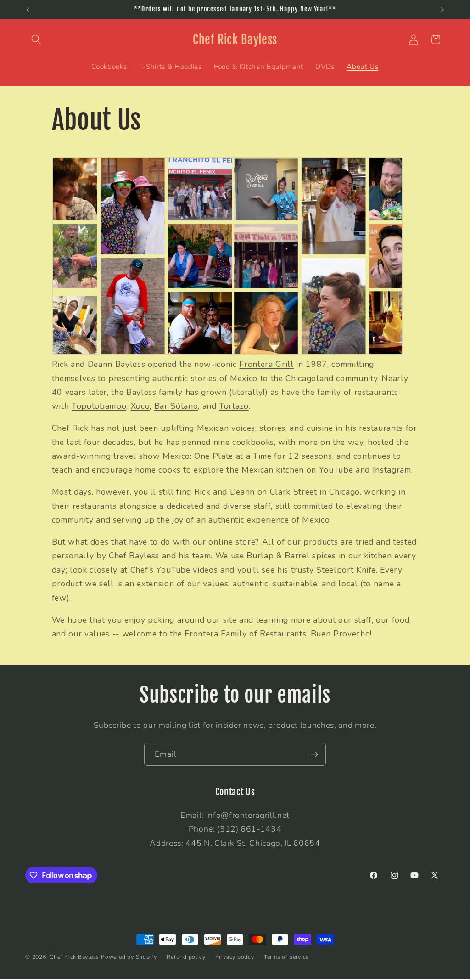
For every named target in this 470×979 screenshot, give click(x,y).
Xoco (140, 405)
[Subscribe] (314, 754)
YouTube (336, 469)
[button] (36, 39)
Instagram (392, 469)
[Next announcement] (442, 9)
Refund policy (186, 957)
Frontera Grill (266, 364)
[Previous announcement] (28, 9)
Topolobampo (99, 405)
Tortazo (234, 405)
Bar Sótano (176, 405)
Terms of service (286, 957)
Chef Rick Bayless (74, 957)
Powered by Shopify (129, 957)
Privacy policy (234, 957)
